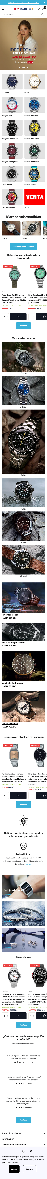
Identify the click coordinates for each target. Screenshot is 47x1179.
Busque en (42, 14)
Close (44, 2)
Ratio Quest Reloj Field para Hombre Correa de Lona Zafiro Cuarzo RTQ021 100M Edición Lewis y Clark (14, 299)
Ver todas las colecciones (23, 247)
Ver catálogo (3, 9)
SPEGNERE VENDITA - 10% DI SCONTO (23, 3)
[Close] (37, 1151)
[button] (19, 67)
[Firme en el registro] (39, 9)
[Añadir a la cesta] (18, 316)
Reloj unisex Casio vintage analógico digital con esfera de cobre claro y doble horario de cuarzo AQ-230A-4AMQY (14, 778)
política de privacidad (10, 1162)
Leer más (28, 864)
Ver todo (23, 326)
